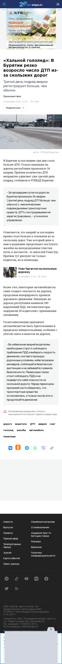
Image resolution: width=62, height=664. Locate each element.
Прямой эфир (10, 538)
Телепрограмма (12, 544)
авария (42, 424)
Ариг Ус (31, 4)
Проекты (8, 532)
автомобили (36, 430)
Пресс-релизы (11, 563)
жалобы (21, 430)
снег (52, 424)
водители (21, 424)
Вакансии (36, 547)
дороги (7, 424)
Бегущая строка (40, 535)
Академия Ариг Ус (41, 532)
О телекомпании (40, 527)
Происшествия (12, 96)
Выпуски (8, 527)
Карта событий (11, 558)
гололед (8, 430)
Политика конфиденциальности (43, 554)
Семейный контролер (43, 521)
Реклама (36, 541)
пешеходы (9, 436)
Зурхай (7, 552)
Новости (8, 521)
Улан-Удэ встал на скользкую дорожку (37, 270)
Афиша (7, 547)
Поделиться (13, 107)
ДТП (32, 424)
